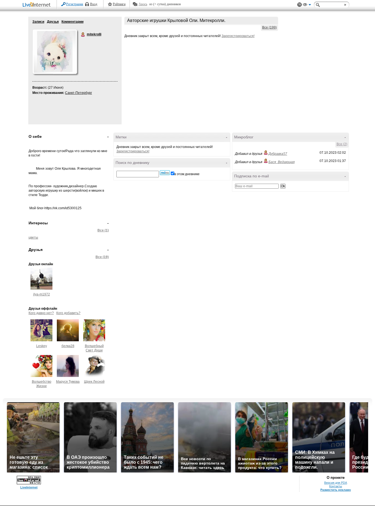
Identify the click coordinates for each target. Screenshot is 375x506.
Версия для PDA (335, 482)
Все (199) (269, 27)
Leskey (41, 346)
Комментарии (72, 22)
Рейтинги (119, 4)
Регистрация (74, 4)
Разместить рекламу (335, 489)
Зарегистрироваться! (238, 36)
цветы (33, 237)
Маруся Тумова (68, 382)
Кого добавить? (68, 313)
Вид (307, 5)
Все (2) (342, 144)
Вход (93, 4)
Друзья (53, 22)
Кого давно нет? (41, 313)
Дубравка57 (277, 154)
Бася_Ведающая (281, 162)
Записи (38, 22)
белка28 (67, 346)
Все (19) (102, 257)
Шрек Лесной (94, 382)
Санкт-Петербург (78, 93)
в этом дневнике (187, 174)
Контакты (335, 486)
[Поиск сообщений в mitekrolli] (165, 172)
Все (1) (103, 230)
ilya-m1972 (41, 294)
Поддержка (299, 4)
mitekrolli (83, 34)
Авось (143, 4)
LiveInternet (37, 5)
